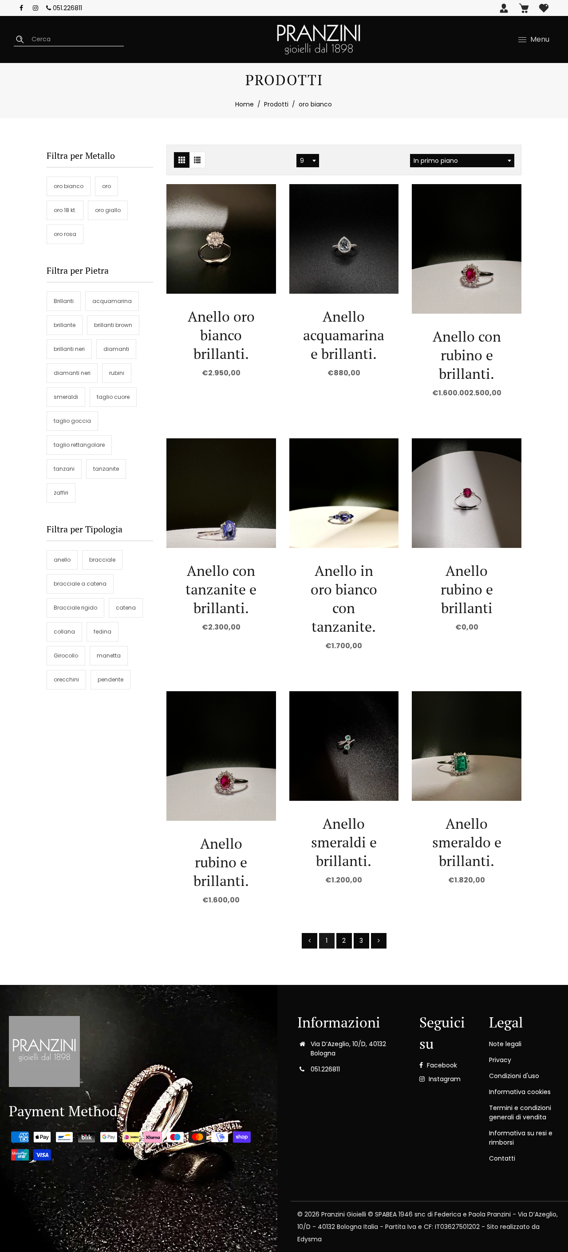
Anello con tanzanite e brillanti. (220, 589)
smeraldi (66, 397)
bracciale (102, 559)
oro (106, 186)
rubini (116, 373)
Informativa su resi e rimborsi (520, 1138)
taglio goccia (72, 421)
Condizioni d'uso (514, 1075)
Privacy (500, 1059)
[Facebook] (21, 8)
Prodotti (276, 104)
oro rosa (65, 234)
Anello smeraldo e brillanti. (466, 842)
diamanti (116, 349)
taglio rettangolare (79, 445)
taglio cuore (113, 397)
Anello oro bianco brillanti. (221, 335)
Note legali (505, 1043)
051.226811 (66, 8)
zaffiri (61, 492)
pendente (110, 679)
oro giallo (108, 210)
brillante (64, 325)
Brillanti (64, 301)
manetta (109, 655)
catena (126, 607)
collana (64, 631)
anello (62, 559)
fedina (102, 631)
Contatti (502, 1158)
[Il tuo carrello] (523, 8)
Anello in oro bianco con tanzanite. (344, 598)
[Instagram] (35, 8)
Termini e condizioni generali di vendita (520, 1112)
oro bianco (68, 186)
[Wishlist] (543, 8)
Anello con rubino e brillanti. (467, 355)
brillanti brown (113, 325)
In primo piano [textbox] (436, 160)
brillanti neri (69, 349)
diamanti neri (72, 373)
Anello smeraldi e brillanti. (344, 842)
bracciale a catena (80, 583)
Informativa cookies (520, 1091)
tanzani (64, 468)
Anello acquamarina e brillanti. (343, 335)
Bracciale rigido (75, 607)
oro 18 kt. (65, 210)
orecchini (66, 679)
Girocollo (66, 655)
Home (244, 104)
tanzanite (106, 468)
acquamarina (112, 301)
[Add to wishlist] (221, 239)
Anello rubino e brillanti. (221, 862)
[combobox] (307, 160)
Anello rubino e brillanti (467, 589)
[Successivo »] (379, 941)
